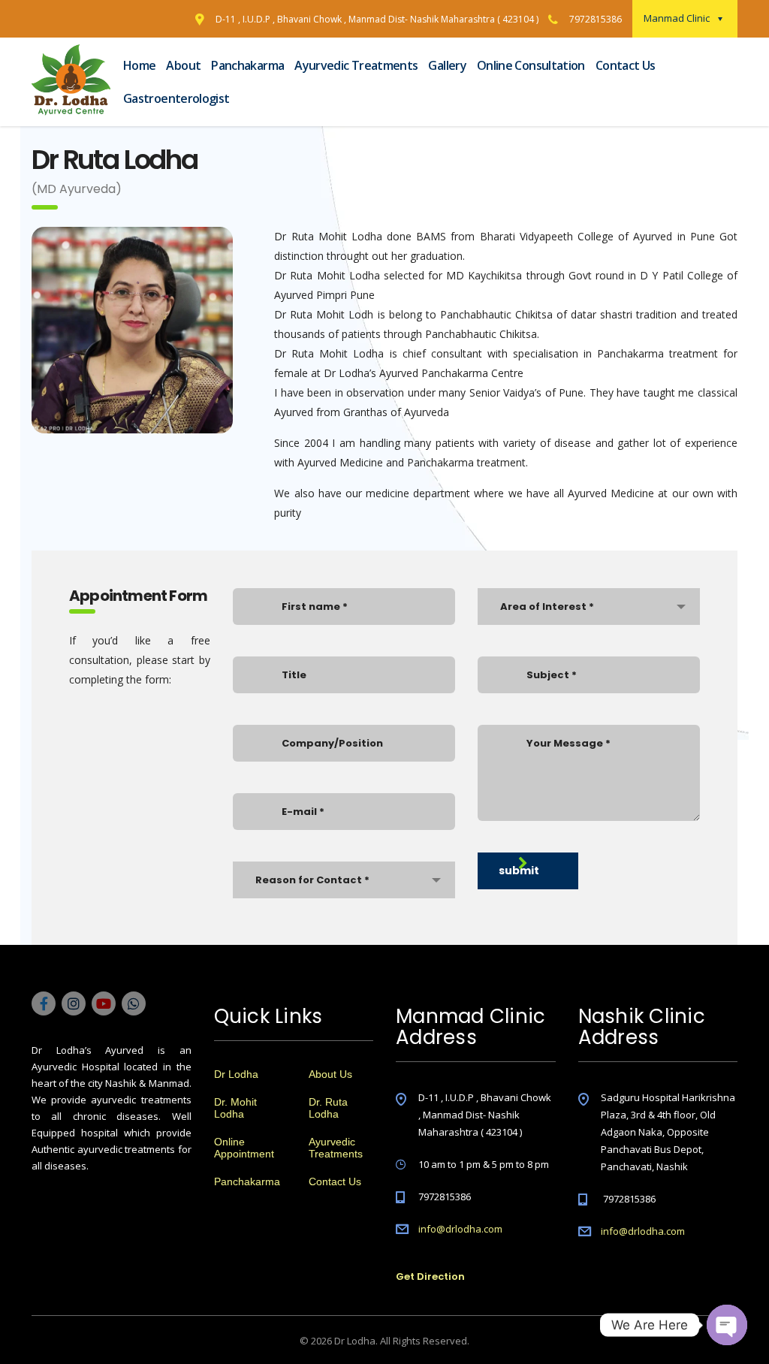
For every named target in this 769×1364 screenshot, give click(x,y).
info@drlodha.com (460, 1229)
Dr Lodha (236, 1074)
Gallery (447, 65)
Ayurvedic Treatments (356, 65)
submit (519, 870)
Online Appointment (244, 1148)
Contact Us (626, 65)
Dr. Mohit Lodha (235, 1108)
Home (139, 65)
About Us (330, 1074)
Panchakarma (247, 65)
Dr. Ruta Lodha (328, 1108)
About (183, 65)
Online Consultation (531, 65)
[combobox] (344, 880)
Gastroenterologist (176, 98)
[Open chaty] (727, 1325)
